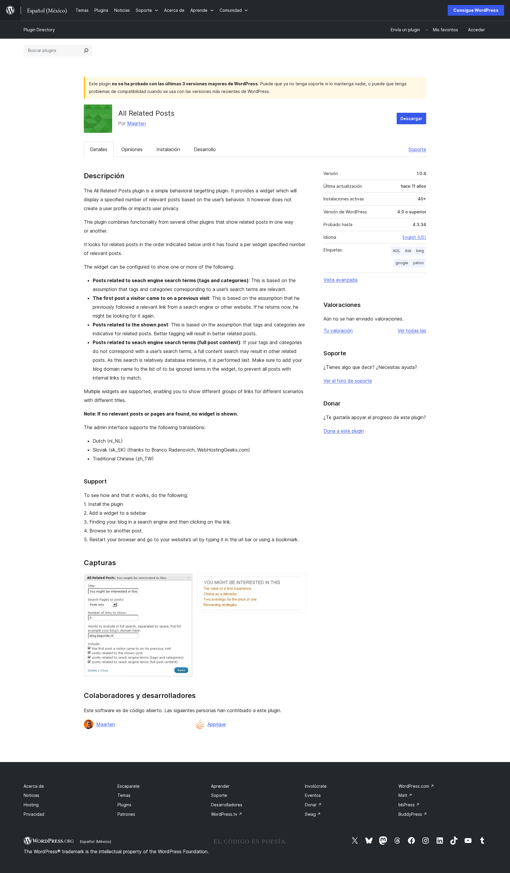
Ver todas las (412, 330)
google (401, 263)
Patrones (126, 814)
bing (420, 251)
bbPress (409, 804)
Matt (405, 795)
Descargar (411, 118)
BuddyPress (412, 814)
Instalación (168, 149)
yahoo (418, 263)
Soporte (417, 149)
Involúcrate (316, 786)
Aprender (220, 786)
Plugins (124, 804)
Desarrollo (205, 149)
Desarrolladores (226, 804)
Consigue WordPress (475, 10)
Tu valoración (338, 330)
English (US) (414, 237)
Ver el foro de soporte (347, 381)
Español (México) (95, 841)
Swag (313, 814)
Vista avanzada (340, 280)
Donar (313, 804)
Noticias (31, 795)
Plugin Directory (39, 29)
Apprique (216, 724)
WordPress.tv (226, 814)
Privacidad (34, 814)
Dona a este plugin (343, 431)
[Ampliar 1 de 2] (185, 581)
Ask (408, 251)
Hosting (31, 804)
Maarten (136, 123)
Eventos (313, 795)
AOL (396, 251)
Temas (123, 795)
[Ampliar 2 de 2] (298, 581)
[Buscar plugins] (86, 50)
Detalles (98, 149)
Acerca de (34, 786)
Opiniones (132, 149)
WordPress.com (416, 786)
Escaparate (128, 786)
